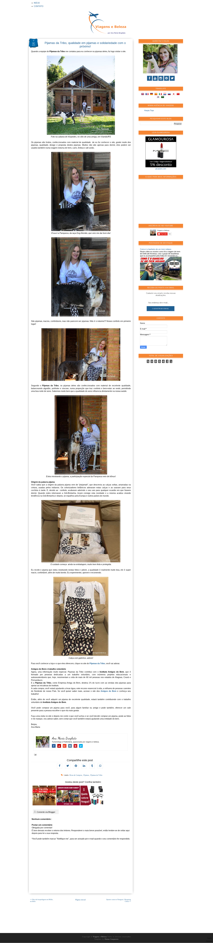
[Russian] (170, 94)
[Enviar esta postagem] (34, 754)
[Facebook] (149, 78)
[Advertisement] (158, 202)
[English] (143, 94)
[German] (152, 94)
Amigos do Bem (108, 691)
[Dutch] (165, 94)
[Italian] (161, 94)
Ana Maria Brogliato (64, 738)
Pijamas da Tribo (97, 663)
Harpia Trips (149, 110)
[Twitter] (172, 78)
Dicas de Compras (75, 775)
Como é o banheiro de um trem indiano (155, 249)
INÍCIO (37, 3)
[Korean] (159, 97)
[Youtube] (155, 78)
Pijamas (86, 775)
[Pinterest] (166, 78)
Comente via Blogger (45, 812)
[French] (148, 94)
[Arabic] (163, 97)
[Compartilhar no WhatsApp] (100, 766)
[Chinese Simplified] (179, 94)
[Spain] (156, 94)
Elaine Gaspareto (112, 939)
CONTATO (38, 6)
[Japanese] (174, 94)
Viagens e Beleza (100, 937)
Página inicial (80, 900)
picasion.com (160, 169)
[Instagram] (160, 78)
